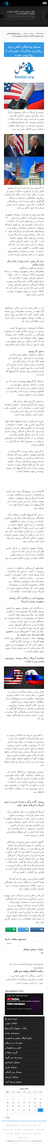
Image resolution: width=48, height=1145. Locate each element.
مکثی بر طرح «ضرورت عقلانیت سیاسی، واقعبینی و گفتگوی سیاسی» (21, 12)
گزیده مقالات (11, 1052)
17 (7, 1106)
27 (24, 1110)
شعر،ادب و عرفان (13, 1042)
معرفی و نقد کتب (13, 1081)
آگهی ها (17, 1133)
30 (40, 1110)
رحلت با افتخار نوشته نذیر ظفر (28, 971)
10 (7, 1102)
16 (40, 1102)
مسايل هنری (11, 1067)
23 (40, 1106)
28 (29, 1110)
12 (18, 1102)
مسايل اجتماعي (12, 1062)
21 (29, 1106)
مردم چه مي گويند (13, 1057)
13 (24, 1102)
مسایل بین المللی (28, 33)
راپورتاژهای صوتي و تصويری (18, 1038)
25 (13, 1110)
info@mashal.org (36, 1141)
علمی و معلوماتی (13, 1047)
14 (29, 1102)
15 (35, 1102)
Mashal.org (39, 33)
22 (35, 1106)
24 (7, 1110)
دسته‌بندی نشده (12, 1033)
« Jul (7, 1117)
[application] (24, 1004)
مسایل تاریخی (11, 1077)
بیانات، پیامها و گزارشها (16, 1028)
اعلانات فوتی (11, 1023)
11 (13, 1102)
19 (18, 1106)
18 (13, 1106)
